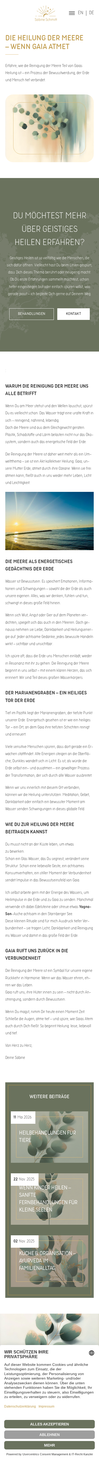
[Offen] (72, 13)
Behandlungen (31, 314)
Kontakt (73, 314)
